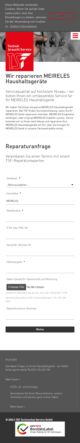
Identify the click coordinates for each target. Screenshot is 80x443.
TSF (19, 51)
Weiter (40, 329)
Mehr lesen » (13, 379)
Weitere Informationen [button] (23, 26)
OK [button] (62, 15)
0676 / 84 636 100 (40, 369)
